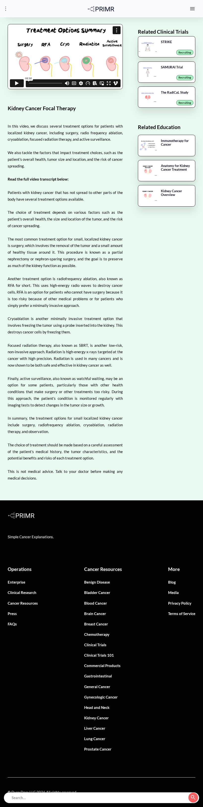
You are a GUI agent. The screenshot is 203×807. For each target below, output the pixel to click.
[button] (192, 8)
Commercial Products (102, 665)
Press (12, 613)
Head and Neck (96, 707)
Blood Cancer (95, 603)
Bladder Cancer (97, 592)
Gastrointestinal (98, 676)
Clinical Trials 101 (99, 655)
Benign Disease (97, 582)
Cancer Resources (23, 603)
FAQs (12, 624)
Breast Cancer (96, 624)
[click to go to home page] (101, 8)
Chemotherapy (96, 634)
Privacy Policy (179, 603)
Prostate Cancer (97, 749)
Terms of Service (181, 613)
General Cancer (97, 686)
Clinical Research (22, 592)
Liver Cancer (94, 728)
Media (173, 592)
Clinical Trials (95, 645)
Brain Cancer (95, 613)
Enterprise (16, 582)
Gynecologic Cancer (101, 697)
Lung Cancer (94, 738)
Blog (172, 582)
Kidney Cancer (96, 718)
